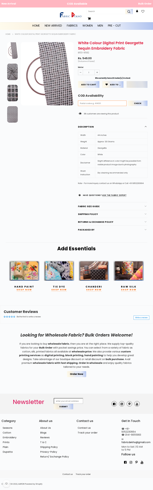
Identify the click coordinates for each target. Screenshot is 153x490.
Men (100, 25)
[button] (137, 84)
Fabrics (72, 25)
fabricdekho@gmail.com (135, 442)
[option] (47, 74)
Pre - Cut (114, 25)
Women (87, 25)
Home (36, 25)
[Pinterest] (129, 404)
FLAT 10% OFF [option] (77, 4)
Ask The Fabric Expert (114, 195)
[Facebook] (114, 404)
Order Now (76, 374)
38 (85, 113)
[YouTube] (137, 404)
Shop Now (24, 289)
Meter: (81, 67)
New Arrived (53, 25)
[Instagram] (121, 404)
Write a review (141, 317)
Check (137, 103)
